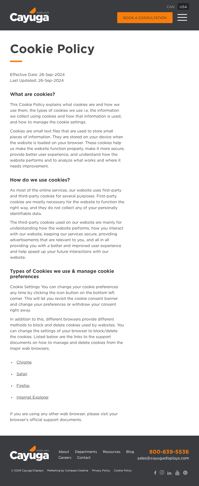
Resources (111, 452)
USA (183, 7)
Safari (22, 374)
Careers (64, 457)
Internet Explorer (33, 397)
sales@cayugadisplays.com (163, 458)
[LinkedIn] (169, 472)
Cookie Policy (123, 470)
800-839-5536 (169, 452)
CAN (170, 7)
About (63, 452)
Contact (84, 457)
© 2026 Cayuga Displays (27, 470)
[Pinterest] (185, 472)
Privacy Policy (101, 470)
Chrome (24, 362)
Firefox (23, 385)
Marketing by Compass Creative (67, 470)
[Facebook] (155, 472)
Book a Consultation (144, 18)
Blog (130, 452)
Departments (86, 452)
